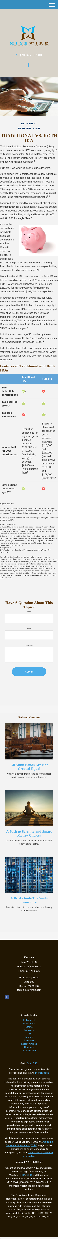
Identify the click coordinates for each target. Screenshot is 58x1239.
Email (29, 629)
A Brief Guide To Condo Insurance (29, 900)
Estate (29, 1027)
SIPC (29, 1175)
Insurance (29, 1030)
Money (29, 1037)
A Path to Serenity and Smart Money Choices (29, 833)
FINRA (22, 1175)
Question (29, 645)
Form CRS (32, 1063)
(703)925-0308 (31, 55)
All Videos (29, 1047)
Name (29, 612)
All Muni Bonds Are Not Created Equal (29, 767)
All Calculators (29, 1050)
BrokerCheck (42, 1072)
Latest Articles (29, 1043)
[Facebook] (29, 65)
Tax (29, 1033)
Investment (29, 1023)
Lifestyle (29, 1040)
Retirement (29, 1020)
